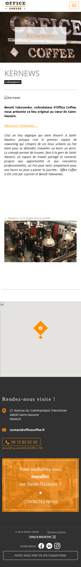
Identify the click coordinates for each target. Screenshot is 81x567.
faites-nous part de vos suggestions (40, 555)
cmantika (54, 537)
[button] (41, 330)
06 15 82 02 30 (23, 442)
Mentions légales (56, 532)
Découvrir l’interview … (20, 126)
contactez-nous (40, 501)
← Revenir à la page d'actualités (27, 218)
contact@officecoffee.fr (27, 430)
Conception (40, 537)
